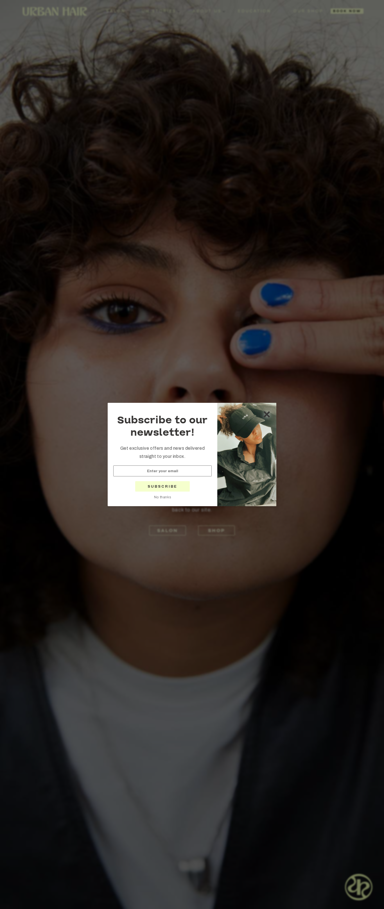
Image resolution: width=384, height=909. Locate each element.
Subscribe (162, 486)
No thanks (162, 497)
